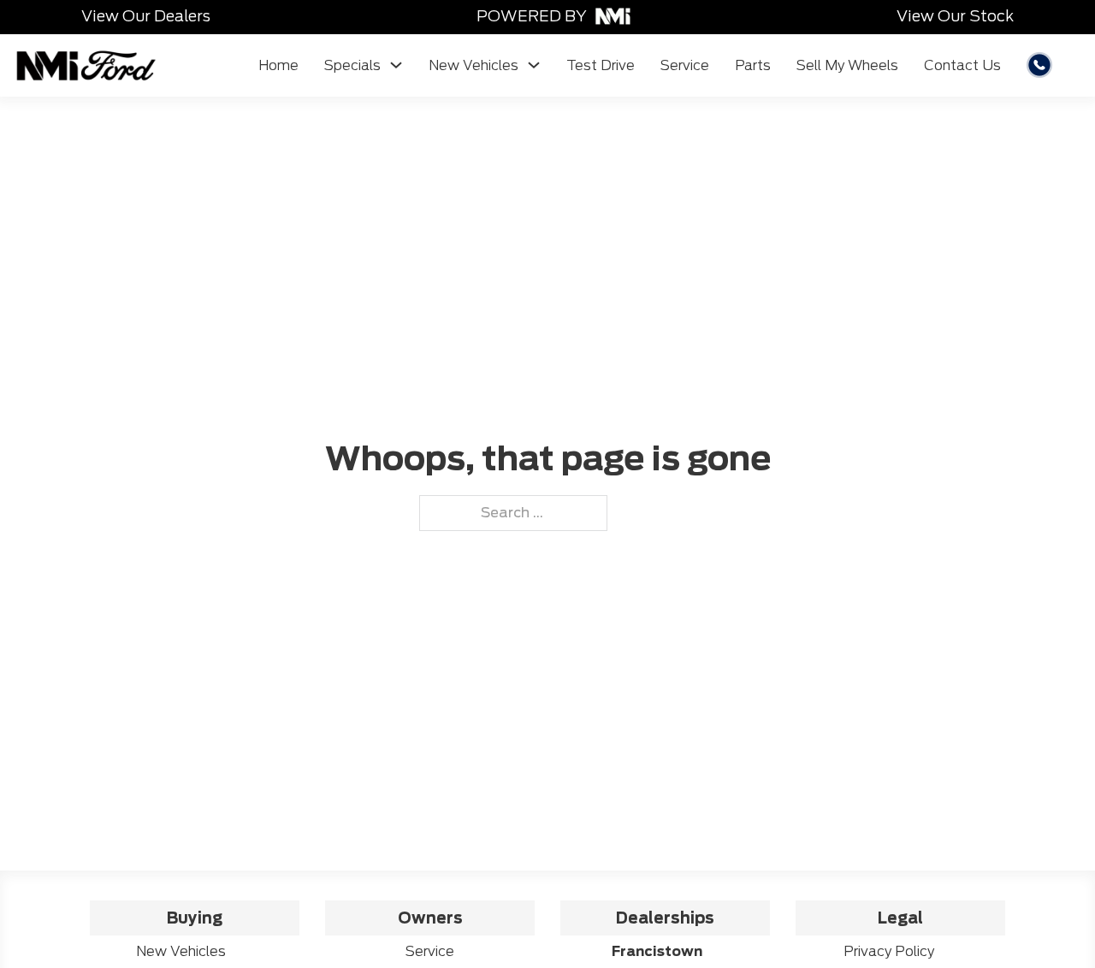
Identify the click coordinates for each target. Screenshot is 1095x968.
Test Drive (600, 65)
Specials (352, 65)
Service (684, 65)
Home (278, 65)
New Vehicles (473, 65)
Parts (753, 65)
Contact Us (962, 65)
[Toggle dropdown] (396, 65)
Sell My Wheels (847, 65)
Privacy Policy (888, 951)
